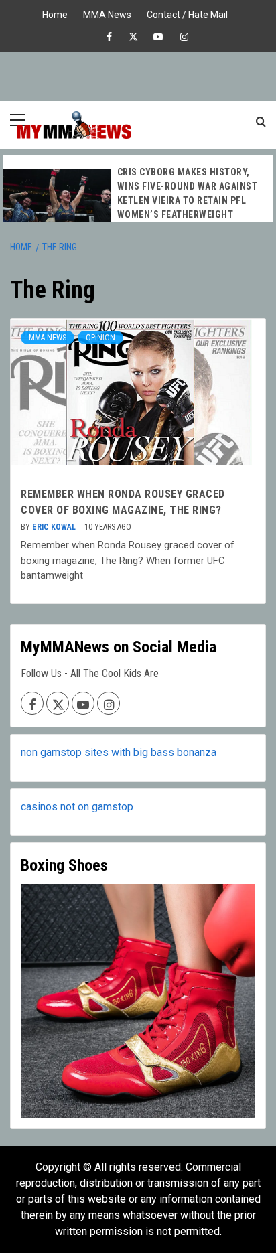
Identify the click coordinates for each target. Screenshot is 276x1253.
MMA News (107, 13)
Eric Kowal (55, 527)
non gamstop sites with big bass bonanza (118, 752)
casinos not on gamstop (77, 806)
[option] (138, 202)
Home (55, 13)
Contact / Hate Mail (187, 13)
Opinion (100, 337)
